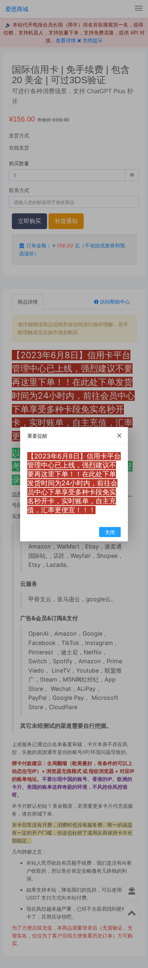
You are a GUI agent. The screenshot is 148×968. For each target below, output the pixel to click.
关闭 (110, 532)
